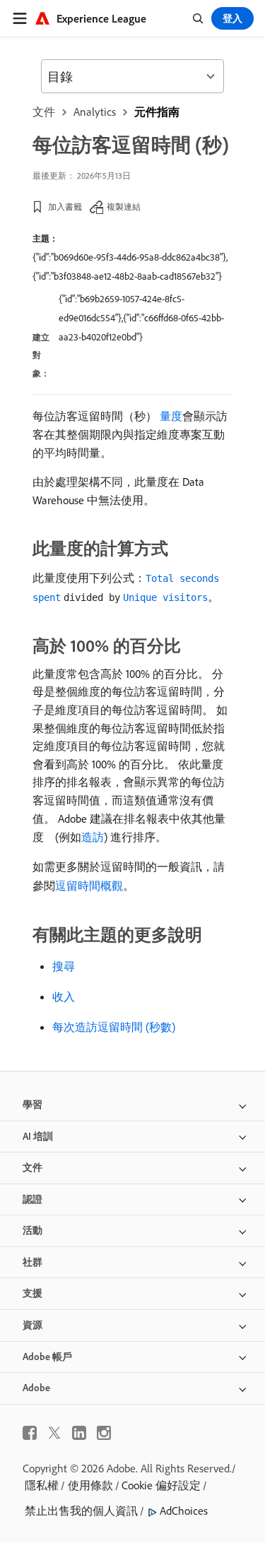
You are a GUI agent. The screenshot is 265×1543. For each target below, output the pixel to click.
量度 (171, 416)
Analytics (94, 112)
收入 (63, 996)
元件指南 (156, 112)
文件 (44, 112)
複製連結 (124, 206)
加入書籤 (65, 206)
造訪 (92, 837)
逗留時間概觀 (89, 885)
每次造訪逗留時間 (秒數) (113, 1027)
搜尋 (63, 966)
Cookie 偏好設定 (161, 1485)
